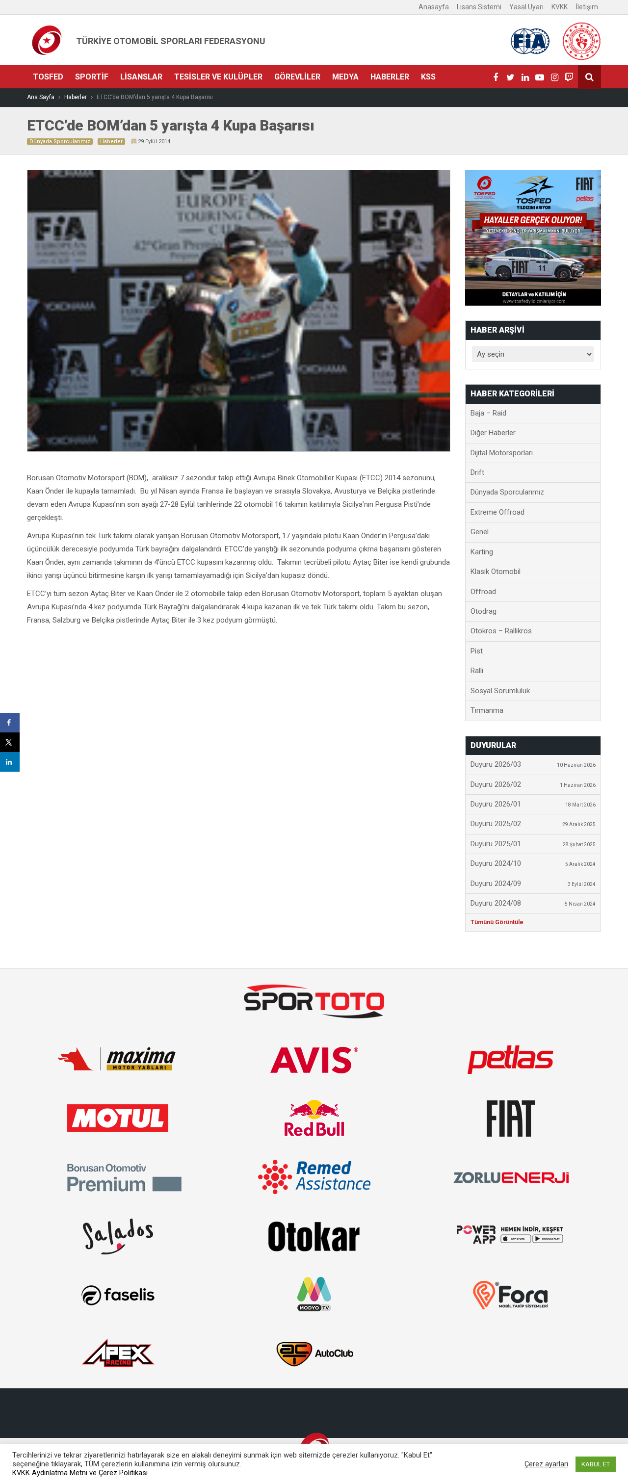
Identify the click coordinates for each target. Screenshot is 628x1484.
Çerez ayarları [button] (546, 1463)
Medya (345, 76)
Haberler (389, 76)
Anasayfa (434, 7)
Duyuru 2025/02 (533, 823)
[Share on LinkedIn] (10, 762)
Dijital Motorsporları (502, 452)
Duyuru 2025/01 (533, 843)
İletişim (587, 7)
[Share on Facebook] (10, 722)
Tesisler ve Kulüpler (218, 76)
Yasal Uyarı (526, 7)
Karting (482, 551)
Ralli (477, 670)
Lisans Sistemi (479, 7)
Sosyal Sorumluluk (500, 690)
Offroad (483, 591)
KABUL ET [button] (595, 1464)
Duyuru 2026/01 (533, 804)
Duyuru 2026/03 (533, 764)
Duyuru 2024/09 (533, 883)
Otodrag (484, 611)
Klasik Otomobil (496, 571)
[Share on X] (10, 742)
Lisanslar (141, 76)
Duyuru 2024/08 (533, 903)
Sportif (91, 76)
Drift (477, 472)
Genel (480, 531)
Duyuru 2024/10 (533, 863)
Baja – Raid (488, 413)
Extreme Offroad (497, 512)
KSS (428, 76)
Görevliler (297, 76)
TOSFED (48, 76)
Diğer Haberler (493, 432)
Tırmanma (487, 710)
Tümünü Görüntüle (497, 922)
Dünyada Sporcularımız (59, 141)
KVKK (559, 7)
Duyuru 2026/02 (533, 784)
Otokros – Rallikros (501, 630)
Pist (477, 651)
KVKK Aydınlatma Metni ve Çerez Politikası (80, 1472)
